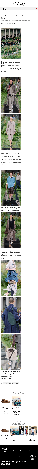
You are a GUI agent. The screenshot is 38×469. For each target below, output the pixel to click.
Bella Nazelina (6, 413)
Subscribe (21, 450)
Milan (13, 383)
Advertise (30, 450)
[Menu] (1, 9)
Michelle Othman (8, 23)
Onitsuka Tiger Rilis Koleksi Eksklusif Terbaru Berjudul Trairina (5, 409)
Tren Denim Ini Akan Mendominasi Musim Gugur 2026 (23, 437)
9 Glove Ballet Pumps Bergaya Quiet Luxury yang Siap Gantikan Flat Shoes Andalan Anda (33, 438)
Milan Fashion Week (7, 383)
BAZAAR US (24, 439)
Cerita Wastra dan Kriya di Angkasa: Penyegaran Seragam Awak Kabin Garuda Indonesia (16, 411)
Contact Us (12, 450)
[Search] (36, 9)
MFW (17, 383)
